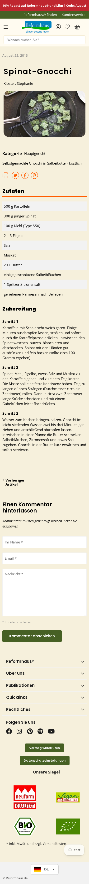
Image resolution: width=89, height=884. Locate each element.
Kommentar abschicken (32, 636)
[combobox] (44, 39)
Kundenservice (73, 15)
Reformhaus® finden (40, 15)
